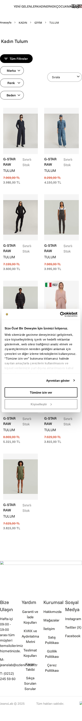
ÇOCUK (61, 6)
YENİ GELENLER (25, 6)
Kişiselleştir (39, 404)
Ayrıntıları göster (58, 380)
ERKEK (51, 6)
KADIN (41, 6)
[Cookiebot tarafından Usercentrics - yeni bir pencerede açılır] (60, 314)
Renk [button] (11, 83)
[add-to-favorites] (35, 111)
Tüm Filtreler (19, 59)
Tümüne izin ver (41, 392)
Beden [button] (11, 95)
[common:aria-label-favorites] (77, 6)
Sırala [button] (56, 77)
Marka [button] (11, 71)
